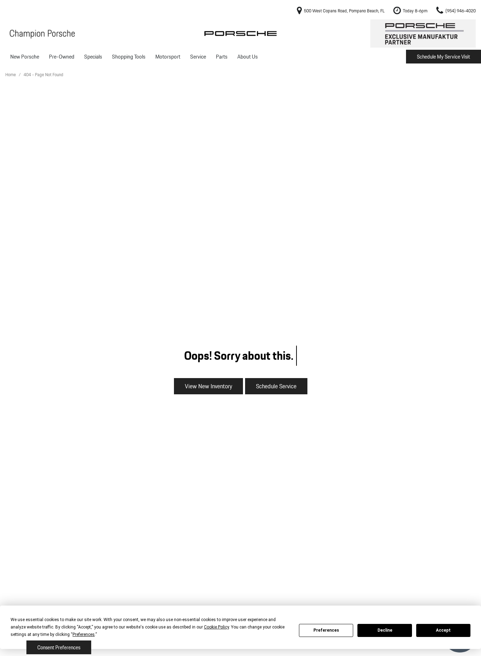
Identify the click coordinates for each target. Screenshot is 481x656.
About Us (247, 56)
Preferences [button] (84, 634)
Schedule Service (276, 386)
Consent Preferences (58, 647)
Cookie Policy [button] (216, 627)
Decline (384, 630)
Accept (443, 630)
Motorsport (167, 56)
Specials (93, 56)
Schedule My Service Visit (443, 57)
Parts (221, 56)
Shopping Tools (128, 56)
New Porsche (24, 56)
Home (11, 74)
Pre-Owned (61, 56)
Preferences (326, 630)
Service (198, 56)
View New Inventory (208, 386)
